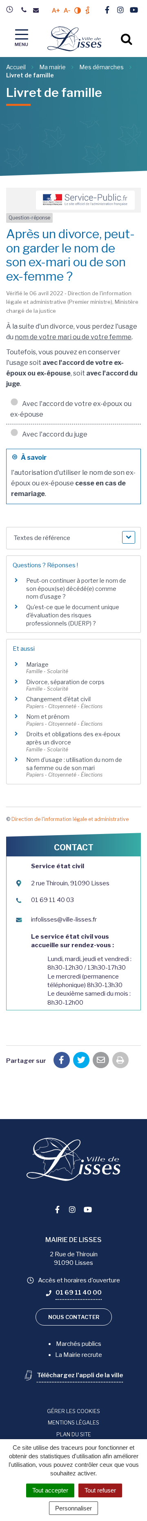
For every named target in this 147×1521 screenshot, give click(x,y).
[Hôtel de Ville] (11, 9)
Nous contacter (73, 1317)
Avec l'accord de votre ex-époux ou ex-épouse (70, 409)
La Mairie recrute (78, 1355)
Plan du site (73, 1434)
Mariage (37, 664)
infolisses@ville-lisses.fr (64, 919)
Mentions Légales (73, 1422)
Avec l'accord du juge (53, 434)
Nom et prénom (47, 716)
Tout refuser (100, 1490)
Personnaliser (73, 1508)
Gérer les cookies (73, 1411)
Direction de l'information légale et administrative (70, 819)
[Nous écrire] (38, 10)
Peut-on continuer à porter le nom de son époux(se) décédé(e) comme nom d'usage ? (76, 588)
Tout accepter (50, 1490)
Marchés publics (78, 1344)
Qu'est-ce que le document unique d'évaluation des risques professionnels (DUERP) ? (72, 615)
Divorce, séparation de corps (65, 681)
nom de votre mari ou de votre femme (73, 337)
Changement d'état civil (58, 699)
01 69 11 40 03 (52, 900)
